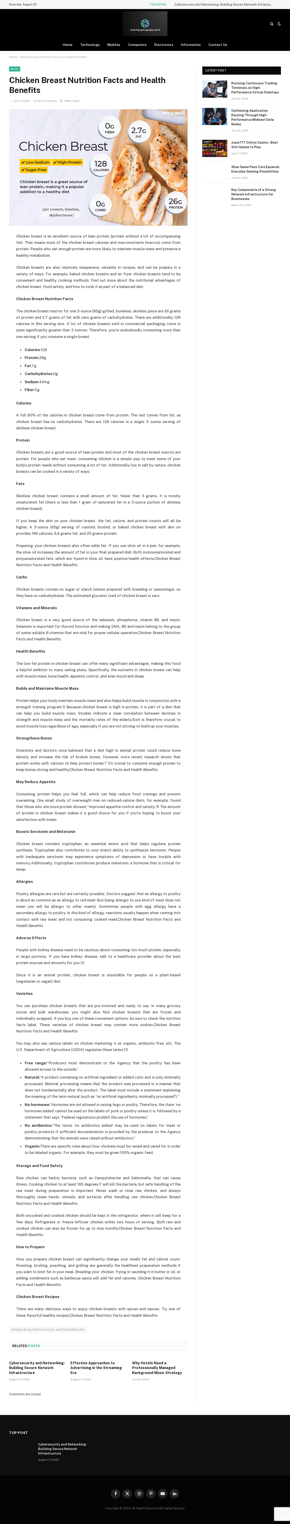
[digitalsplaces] (145, 23)
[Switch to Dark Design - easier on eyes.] (278, 24)
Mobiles (113, 45)
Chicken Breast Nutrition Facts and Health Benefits (48, 1329)
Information (191, 45)
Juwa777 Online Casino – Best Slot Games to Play (254, 145)
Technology (90, 45)
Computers (137, 45)
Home (67, 45)
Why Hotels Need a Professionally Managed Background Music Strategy (157, 1368)
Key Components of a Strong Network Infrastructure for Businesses (253, 194)
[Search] (271, 24)
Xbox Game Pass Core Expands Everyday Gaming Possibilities (255, 169)
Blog (14, 69)
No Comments (47, 100)
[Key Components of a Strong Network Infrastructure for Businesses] (214, 195)
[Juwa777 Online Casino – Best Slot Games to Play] (214, 148)
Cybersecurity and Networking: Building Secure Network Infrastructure (225, 4)
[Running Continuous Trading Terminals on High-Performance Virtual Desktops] (214, 89)
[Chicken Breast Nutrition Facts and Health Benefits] (98, 167)
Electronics (163, 45)
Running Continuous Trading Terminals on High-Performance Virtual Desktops (255, 87)
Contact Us (217, 45)
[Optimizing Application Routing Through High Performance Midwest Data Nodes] (214, 116)
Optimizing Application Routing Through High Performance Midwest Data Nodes (252, 117)
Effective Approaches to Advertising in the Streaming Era (96, 1368)
